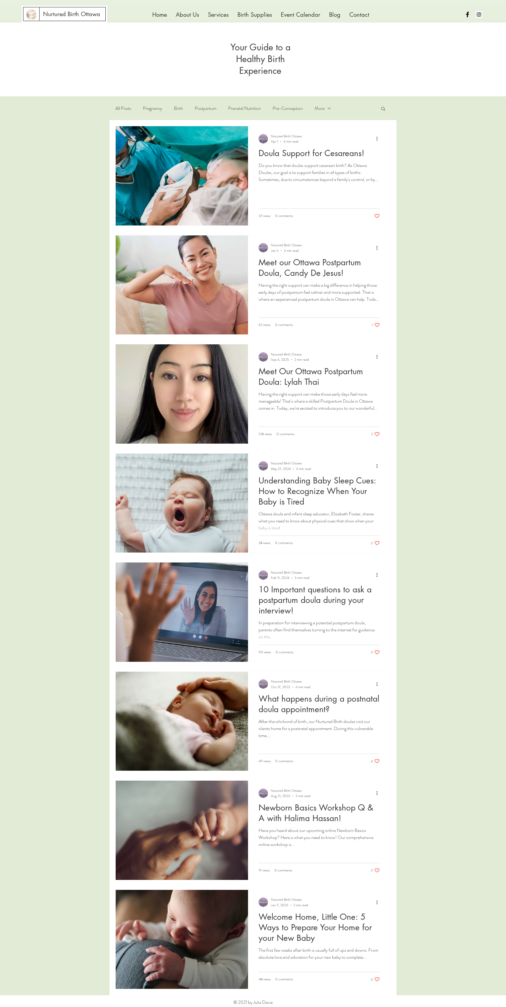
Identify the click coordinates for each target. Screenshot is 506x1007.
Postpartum (205, 108)
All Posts (123, 108)
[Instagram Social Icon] (479, 14)
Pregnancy (152, 108)
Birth (178, 108)
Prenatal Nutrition (244, 108)
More (319, 108)
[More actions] (378, 138)
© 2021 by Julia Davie (253, 1002)
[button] (218, 15)
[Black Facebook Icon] (467, 14)
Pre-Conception (288, 108)
